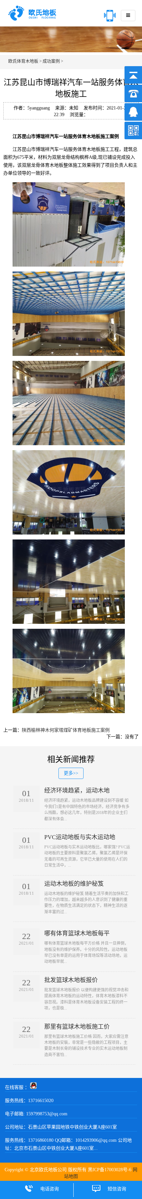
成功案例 (51, 61)
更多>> (71, 773)
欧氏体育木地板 (23, 61)
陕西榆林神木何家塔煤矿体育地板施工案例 (66, 730)
